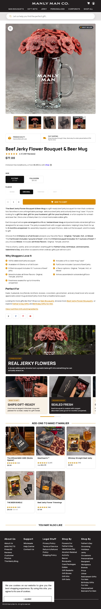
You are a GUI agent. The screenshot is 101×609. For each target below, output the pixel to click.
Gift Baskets (67, 570)
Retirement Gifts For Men (88, 578)
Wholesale (28, 543)
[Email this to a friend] (30, 316)
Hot (55, 192)
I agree (27, 599)
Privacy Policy (49, 543)
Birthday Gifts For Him (87, 584)
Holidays (85, 549)
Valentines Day (68, 549)
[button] (12, 463)
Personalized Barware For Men (88, 589)
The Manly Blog (11, 561)
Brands (84, 567)
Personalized (87, 558)
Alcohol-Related (69, 552)
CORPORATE (74, 9)
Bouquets (66, 561)
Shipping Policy (50, 555)
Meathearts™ (43, 458)
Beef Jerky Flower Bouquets (80, 301)
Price (83, 570)
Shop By (67, 538)
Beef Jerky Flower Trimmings (50, 502)
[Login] (93, 3)
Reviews (8, 552)
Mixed (12, 192)
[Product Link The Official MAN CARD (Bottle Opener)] (20, 441)
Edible (64, 567)
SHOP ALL (88, 9)
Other (83, 573)
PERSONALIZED (57, 9)
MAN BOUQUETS (16, 9)
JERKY (44, 9)
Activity (65, 555)
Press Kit (8, 549)
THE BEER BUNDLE (14, 502)
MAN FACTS (9, 546)
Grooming (85, 546)
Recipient (85, 561)
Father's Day (86, 543)
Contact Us (29, 549)
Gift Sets (66, 579)
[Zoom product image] (10, 28)
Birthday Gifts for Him (43, 303)
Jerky (83, 552)
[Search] (10, 16)
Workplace (86, 564)
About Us (10, 538)
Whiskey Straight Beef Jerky (80, 458)
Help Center (29, 546)
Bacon (65, 558)
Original (26, 192)
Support (28, 538)
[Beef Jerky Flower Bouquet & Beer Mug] (51, 69)
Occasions (86, 555)
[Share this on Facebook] (16, 316)
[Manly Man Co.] (50, 3)
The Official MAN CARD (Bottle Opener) (20, 459)
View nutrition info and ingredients (22, 309)
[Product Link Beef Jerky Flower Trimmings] (50, 485)
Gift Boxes (66, 573)
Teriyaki (40, 192)
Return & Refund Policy (50, 550)
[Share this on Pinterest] (23, 316)
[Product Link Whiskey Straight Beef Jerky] (81, 441)
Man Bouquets (47, 301)
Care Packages (69, 564)
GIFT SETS (32, 9)
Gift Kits (65, 576)
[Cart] (88, 3)
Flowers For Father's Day (67, 544)
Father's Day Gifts (20, 303)
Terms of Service (50, 546)
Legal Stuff (49, 538)
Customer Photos (9, 557)
